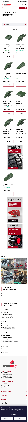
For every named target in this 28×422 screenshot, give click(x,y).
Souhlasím (20, 418)
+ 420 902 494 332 (6, 383)
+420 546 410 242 (6, 294)
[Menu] (25, 8)
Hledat (21, 8)
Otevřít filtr (8, 24)
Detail (8, 56)
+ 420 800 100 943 (6, 372)
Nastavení (13, 414)
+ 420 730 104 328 (6, 312)
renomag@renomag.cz (7, 374)
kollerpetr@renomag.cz (7, 325)
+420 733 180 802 (6, 323)
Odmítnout (7, 418)
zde (17, 411)
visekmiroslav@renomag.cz (8, 314)
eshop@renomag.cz (7, 295)
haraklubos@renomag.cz (7, 337)
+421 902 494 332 (6, 349)
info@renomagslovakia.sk (8, 385)
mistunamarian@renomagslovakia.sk (10, 350)
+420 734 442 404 (6, 335)
